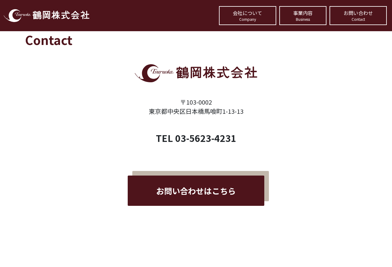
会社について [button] (247, 15)
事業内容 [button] (303, 15)
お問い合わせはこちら (196, 190)
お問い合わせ (358, 15)
